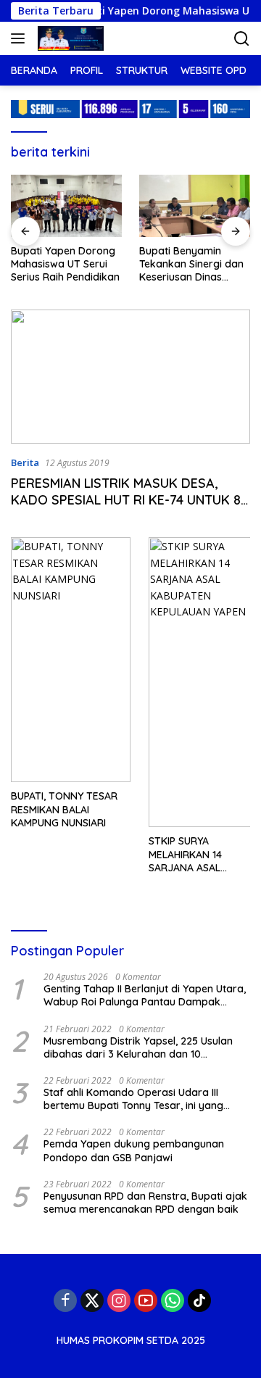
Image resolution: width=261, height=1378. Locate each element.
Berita (25, 462)
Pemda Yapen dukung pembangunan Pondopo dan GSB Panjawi (134, 1150)
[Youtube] (145, 1300)
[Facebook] (65, 1300)
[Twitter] (92, 1300)
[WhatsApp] (172, 1300)
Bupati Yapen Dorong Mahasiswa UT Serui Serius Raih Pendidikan (65, 263)
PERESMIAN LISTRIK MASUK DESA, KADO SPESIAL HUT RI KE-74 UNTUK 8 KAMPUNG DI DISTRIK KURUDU (126, 500)
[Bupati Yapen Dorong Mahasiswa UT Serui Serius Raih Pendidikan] (66, 206)
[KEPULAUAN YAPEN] (69, 38)
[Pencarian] (241, 39)
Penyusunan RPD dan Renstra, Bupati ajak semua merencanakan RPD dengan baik (145, 1203)
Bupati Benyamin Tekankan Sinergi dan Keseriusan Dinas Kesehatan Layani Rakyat (191, 264)
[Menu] (20, 38)
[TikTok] (199, 1300)
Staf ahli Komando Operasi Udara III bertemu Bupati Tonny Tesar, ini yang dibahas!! (133, 1099)
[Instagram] (118, 1300)
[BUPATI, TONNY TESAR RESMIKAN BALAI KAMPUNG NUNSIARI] (70, 659)
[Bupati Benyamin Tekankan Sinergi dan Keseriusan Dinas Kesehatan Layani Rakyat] (194, 206)
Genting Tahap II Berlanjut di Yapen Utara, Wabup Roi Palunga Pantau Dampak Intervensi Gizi (145, 995)
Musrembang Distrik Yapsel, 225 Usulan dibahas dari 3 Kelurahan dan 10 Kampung (138, 1047)
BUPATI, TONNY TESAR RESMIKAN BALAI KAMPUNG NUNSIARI (64, 809)
